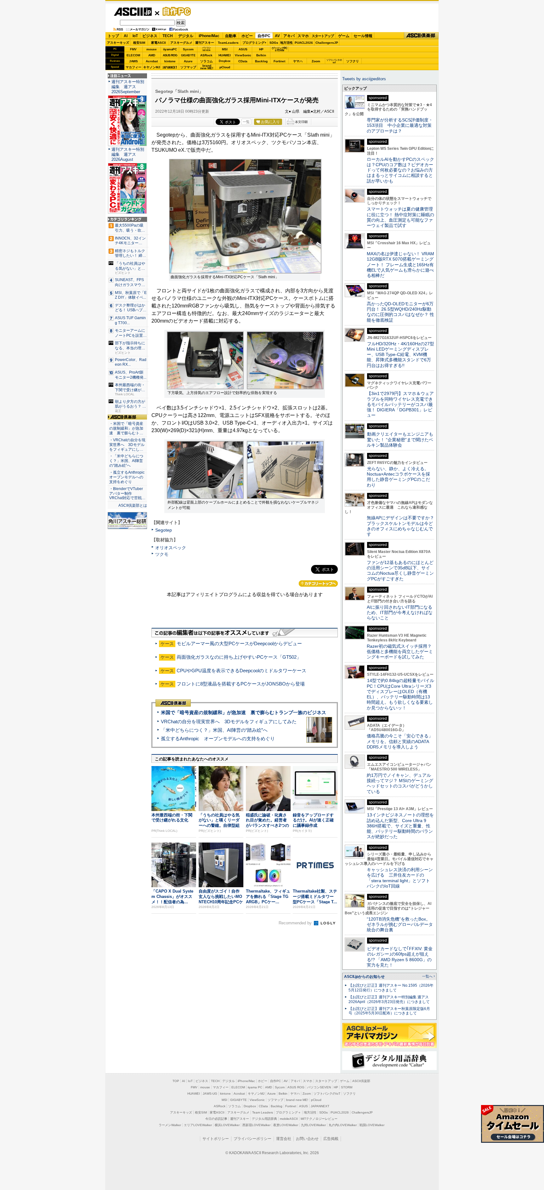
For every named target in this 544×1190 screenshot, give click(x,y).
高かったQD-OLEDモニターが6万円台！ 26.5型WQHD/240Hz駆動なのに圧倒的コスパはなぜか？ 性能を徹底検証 (400, 312)
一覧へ (427, 976)
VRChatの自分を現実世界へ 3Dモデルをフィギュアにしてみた (229, 721)
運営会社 (283, 1138)
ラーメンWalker (170, 1125)
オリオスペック (170, 547)
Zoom (316, 61)
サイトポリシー (215, 1138)
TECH (167, 36)
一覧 (246, 122)
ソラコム (206, 61)
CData (242, 61)
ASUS (243, 49)
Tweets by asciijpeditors (364, 78)
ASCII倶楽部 (421, 36)
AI (126, 36)
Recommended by (296, 923)
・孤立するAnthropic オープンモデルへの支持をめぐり (127, 477)
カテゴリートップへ (318, 583)
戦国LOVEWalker (372, 1125)
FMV (133, 49)
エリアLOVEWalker (198, 1125)
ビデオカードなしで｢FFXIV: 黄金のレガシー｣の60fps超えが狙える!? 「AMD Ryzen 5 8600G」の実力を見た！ (400, 956)
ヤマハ (298, 61)
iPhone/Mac (209, 36)
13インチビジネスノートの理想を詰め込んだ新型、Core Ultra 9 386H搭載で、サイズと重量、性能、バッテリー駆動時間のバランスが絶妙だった (400, 825)
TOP (176, 1081)
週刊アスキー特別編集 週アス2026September (127, 86)
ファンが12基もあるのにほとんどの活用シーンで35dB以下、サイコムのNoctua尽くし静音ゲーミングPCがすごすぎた (400, 570)
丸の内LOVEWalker (343, 1125)
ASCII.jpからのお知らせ (364, 976)
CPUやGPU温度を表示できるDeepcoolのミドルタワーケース (241, 670)
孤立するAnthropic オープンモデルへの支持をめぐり (218, 738)
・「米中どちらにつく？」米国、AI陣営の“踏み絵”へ (126, 461)
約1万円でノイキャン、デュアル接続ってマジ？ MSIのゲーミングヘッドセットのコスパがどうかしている (400, 783)
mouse (151, 49)
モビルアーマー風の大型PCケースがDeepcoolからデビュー (239, 643)
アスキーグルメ (181, 42)
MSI (225, 49)
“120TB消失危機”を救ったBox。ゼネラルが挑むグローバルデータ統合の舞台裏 (400, 924)
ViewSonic (243, 55)
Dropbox (224, 61)
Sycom (188, 49)
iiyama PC (255, 1087)
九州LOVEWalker (313, 1125)
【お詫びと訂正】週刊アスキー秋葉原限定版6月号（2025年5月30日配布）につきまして (389, 1011)
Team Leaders (262, 1112)
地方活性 (286, 42)
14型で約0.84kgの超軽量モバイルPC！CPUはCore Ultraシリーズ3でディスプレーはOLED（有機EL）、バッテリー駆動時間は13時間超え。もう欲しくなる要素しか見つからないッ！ (400, 694)
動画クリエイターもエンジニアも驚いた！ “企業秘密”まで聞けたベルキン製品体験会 (400, 439)
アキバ (289, 36)
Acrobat (152, 61)
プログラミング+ (254, 42)
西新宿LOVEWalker (256, 1125)
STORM (346, 1087)
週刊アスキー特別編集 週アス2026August (127, 154)
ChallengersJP (326, 42)
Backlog (261, 61)
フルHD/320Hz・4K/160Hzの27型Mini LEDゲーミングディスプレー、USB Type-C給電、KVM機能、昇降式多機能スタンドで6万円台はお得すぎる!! (400, 354)
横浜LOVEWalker (227, 1125)
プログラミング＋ (288, 1112)
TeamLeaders (228, 42)
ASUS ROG (170, 55)
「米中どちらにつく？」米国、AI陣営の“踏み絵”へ (214, 730)
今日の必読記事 (216, 1118)
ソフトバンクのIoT (334, 61)
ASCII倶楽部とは (132, 505)
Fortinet (279, 61)
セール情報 (363, 36)
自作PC (175, 11)
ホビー (247, 36)
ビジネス (149, 36)
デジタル (185, 36)
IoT (135, 36)
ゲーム (343, 36)
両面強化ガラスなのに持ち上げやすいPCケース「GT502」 (239, 657)
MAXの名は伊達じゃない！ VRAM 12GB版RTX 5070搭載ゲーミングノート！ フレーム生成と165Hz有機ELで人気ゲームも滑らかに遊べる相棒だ (400, 264)
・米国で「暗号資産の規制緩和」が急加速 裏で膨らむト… (126, 428)
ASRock (206, 55)
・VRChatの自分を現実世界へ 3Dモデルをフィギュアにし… (127, 445)
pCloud (224, 67)
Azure (188, 61)
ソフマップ (188, 67)
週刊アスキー (204, 42)
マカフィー (133, 67)
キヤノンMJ (151, 67)
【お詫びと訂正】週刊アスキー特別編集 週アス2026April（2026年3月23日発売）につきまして (389, 999)
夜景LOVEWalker (285, 1125)
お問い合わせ (307, 1138)
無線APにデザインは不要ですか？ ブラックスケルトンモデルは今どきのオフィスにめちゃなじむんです (403, 526)
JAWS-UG (210, 1093)
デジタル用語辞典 (264, 1118)
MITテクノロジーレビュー (319, 1118)
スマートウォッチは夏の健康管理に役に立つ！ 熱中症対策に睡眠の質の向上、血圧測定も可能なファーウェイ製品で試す (400, 217)
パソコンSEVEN (206, 49)
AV (277, 36)
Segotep (163, 530)
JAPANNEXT (169, 67)
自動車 (230, 36)
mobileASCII (289, 1118)
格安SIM (139, 42)
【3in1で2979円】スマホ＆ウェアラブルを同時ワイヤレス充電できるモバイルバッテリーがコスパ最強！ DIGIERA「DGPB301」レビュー (400, 404)
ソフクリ (352, 61)
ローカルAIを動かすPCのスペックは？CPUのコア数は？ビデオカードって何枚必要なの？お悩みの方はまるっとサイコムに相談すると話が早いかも (400, 170)
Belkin (261, 55)
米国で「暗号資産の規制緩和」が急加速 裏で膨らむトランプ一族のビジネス (243, 712)
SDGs (273, 42)
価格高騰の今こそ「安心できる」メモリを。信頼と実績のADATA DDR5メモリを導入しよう (400, 741)
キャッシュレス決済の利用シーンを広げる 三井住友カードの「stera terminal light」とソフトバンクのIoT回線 (400, 877)
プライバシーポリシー (252, 1138)
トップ (113, 36)
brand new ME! (297, 1100)
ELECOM (133, 55)
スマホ (303, 36)
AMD (151, 55)
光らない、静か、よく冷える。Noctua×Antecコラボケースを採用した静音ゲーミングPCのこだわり (398, 477)
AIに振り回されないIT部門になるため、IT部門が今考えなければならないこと (400, 613)
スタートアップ (323, 36)
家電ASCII (158, 42)
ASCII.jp (133, 12)
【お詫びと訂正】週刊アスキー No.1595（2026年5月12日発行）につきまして (391, 987)
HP (261, 49)
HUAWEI (224, 55)
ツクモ (161, 554)
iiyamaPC (170, 49)
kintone (170, 61)
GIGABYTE (188, 55)
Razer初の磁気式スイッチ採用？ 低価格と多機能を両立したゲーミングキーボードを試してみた (401, 652)
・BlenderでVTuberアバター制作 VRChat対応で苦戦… (127, 493)
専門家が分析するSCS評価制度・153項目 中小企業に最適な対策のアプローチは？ (400, 125)
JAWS (133, 61)
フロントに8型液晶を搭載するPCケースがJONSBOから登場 (241, 683)
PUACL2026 (304, 42)
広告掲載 (330, 1138)
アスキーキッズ (118, 42)
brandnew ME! (206, 67)
